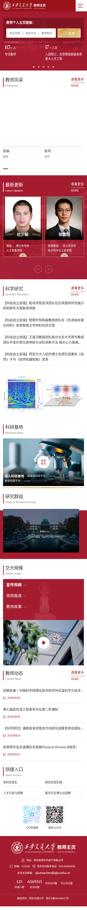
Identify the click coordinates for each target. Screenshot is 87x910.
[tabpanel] (23, 51)
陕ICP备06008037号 (57, 898)
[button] (5, 168)
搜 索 (71, 33)
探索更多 (43, 462)
